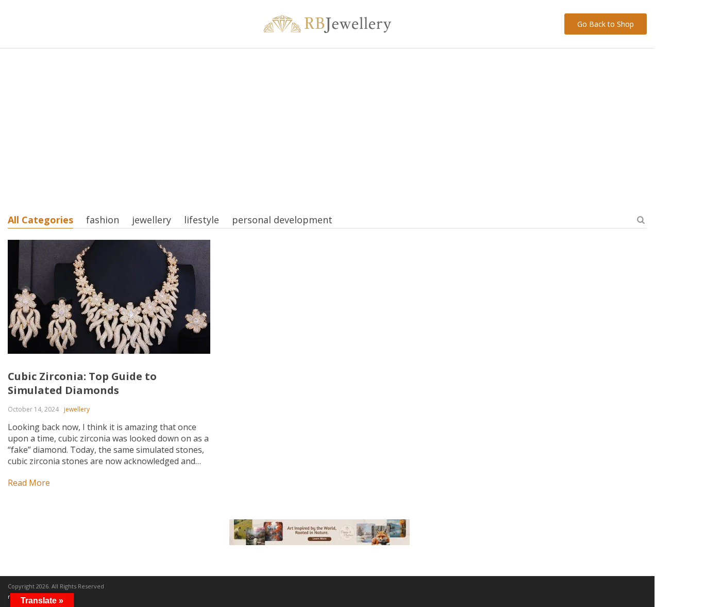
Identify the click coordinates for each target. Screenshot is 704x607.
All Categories (40, 220)
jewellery (151, 220)
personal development (282, 220)
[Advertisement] (327, 126)
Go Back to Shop (605, 24)
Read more (29, 482)
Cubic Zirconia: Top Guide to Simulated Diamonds (82, 383)
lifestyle (201, 220)
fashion (102, 220)
